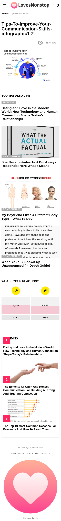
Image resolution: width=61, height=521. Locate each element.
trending (8, 102)
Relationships (12, 156)
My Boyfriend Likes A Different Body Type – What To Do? (30, 216)
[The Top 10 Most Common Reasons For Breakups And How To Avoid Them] (30, 410)
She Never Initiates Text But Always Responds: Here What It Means (29, 164)
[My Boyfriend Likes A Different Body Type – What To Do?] (30, 192)
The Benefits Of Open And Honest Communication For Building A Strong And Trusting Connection (29, 390)
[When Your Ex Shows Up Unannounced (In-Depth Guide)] (30, 242)
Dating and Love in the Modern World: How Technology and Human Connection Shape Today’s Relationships (30, 113)
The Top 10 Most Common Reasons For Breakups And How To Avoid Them (29, 427)
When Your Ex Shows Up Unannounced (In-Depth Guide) (26, 263)
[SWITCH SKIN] (58, 5)
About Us (45, 453)
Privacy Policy (17, 453)
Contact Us (32, 453)
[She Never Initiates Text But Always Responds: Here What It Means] (30, 142)
